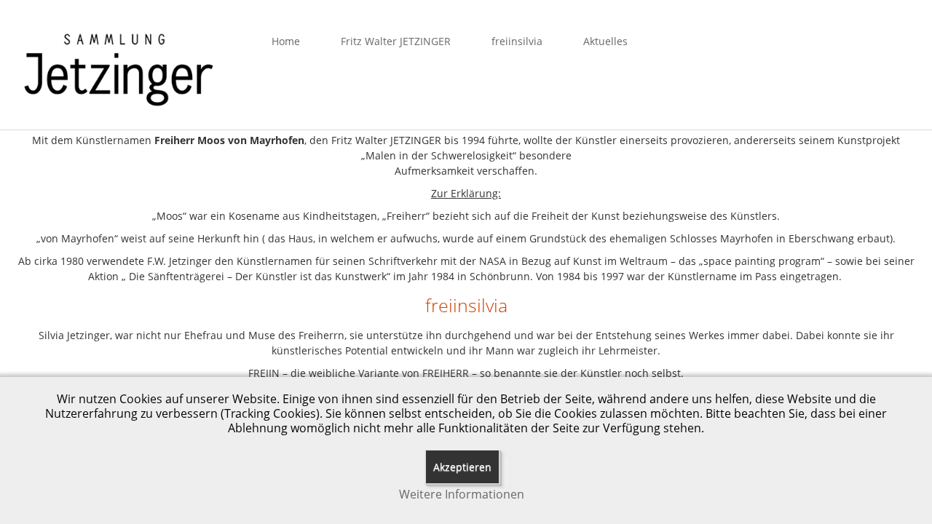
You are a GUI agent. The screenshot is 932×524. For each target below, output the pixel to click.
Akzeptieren (462, 467)
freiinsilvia (516, 41)
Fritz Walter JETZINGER (396, 41)
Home (286, 41)
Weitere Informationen (461, 494)
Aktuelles (605, 41)
